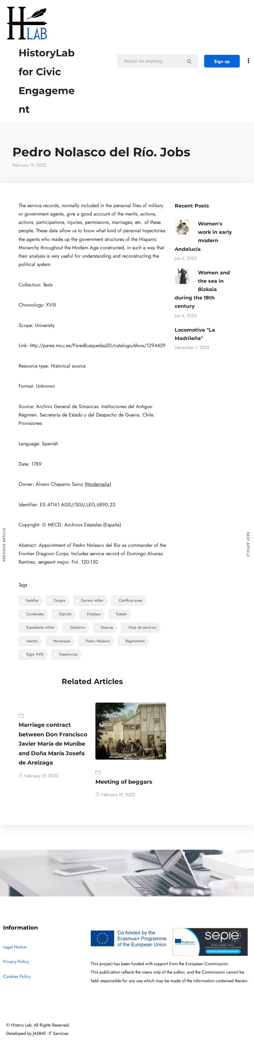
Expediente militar (40, 627)
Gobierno (77, 627)
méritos (32, 640)
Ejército (65, 614)
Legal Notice (14, 947)
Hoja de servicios (142, 627)
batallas (32, 600)
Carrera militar (92, 600)
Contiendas (35, 614)
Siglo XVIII (34, 654)
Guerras (107, 627)
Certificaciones (130, 600)
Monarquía (61, 640)
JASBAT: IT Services (50, 1033)
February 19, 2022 (41, 776)
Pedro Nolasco (98, 640)
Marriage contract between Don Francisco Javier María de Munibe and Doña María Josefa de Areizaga (53, 743)
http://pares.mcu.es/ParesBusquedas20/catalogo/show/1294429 (97, 345)
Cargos (59, 600)
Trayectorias (68, 654)
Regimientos (135, 640)
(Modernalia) (98, 484)
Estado (121, 614)
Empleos (94, 614)
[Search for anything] (189, 61)
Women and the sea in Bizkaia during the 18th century (202, 289)
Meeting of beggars (123, 781)
